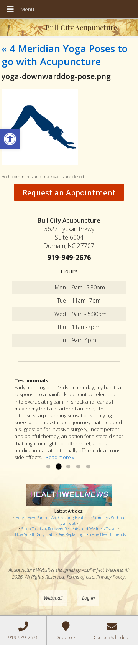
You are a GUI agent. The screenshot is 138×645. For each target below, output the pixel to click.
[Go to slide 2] (58, 467)
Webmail (53, 597)
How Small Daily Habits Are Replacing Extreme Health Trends (70, 534)
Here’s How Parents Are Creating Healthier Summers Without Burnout (70, 520)
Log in (88, 597)
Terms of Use (80, 576)
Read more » (60, 457)
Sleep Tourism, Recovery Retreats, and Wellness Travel (69, 528)
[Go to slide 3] (68, 467)
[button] (10, 139)
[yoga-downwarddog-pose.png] (40, 163)
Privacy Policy (110, 576)
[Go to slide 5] (88, 467)
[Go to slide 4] (78, 467)
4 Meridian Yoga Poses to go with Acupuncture (65, 54)
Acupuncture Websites (31, 569)
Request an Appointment (69, 192)
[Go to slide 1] (48, 467)
